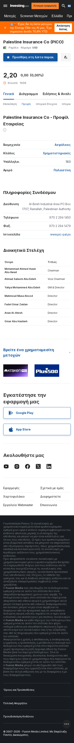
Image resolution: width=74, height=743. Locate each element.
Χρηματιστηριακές (57, 153)
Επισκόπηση (10, 104)
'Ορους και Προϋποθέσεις (19, 689)
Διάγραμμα (28, 94)
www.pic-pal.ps (60, 234)
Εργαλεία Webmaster (18, 505)
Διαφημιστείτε (50, 496)
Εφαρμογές (11, 488)
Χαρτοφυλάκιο (14, 496)
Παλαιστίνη (62, 170)
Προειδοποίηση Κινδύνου (18, 716)
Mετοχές (10, 16)
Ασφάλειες (63, 144)
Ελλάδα (57, 16)
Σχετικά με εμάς (52, 488)
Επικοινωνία (48, 505)
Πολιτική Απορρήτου (15, 703)
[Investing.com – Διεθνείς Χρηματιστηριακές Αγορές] (19, 5)
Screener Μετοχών (33, 16)
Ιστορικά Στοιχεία (46, 104)
